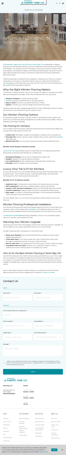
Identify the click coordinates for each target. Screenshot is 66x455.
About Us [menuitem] (54, 418)
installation (32, 209)
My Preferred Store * (40, 332)
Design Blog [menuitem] (23, 435)
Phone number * (8, 321)
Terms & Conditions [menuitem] (54, 434)
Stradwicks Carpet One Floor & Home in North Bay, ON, (24, 64)
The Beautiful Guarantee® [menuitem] (39, 429)
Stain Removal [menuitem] (39, 418)
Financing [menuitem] (6, 441)
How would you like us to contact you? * (15, 310)
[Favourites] (59, 3)
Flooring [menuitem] (5, 418)
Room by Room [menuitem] (56, 421)
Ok (54, 450)
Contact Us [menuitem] (54, 430)
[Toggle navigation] (2, 3)
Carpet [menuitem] (5, 428)
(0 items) (63, 3)
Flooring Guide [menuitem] (39, 425)
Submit (33, 371)
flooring (6, 83)
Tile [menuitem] (4, 434)
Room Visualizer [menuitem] (24, 418)
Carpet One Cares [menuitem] (54, 425)
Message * (6, 344)
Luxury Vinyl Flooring (10, 151)
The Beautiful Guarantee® (12, 215)
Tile (4, 129)
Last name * (37, 293)
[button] (56, 3)
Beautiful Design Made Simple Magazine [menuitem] (23, 429)
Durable (8, 101)
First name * (6, 293)
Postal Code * (7, 332)
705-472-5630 (39, 10)
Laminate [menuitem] (6, 431)
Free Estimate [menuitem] (7, 437)
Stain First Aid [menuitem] (39, 421)
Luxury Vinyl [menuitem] (7, 421)
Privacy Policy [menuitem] (55, 438)
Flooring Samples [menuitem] (21, 422)
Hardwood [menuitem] (6, 425)
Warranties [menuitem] (38, 433)
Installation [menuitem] (38, 436)
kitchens (60, 137)
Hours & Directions (9, 393)
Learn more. (44, 452)
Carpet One (6, 30)
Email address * (38, 321)
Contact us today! (48, 272)
